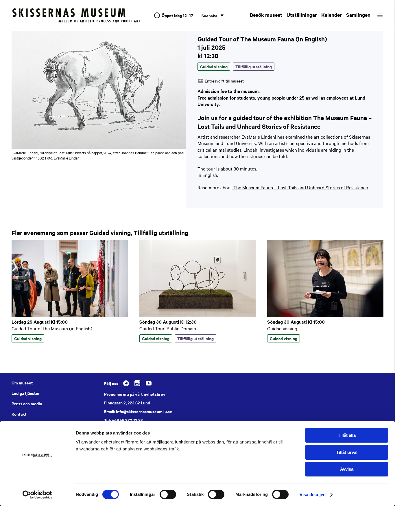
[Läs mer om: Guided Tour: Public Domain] (197, 315)
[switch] (168, 494)
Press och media (27, 403)
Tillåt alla (347, 435)
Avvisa (346, 469)
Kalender (331, 14)
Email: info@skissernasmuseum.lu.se (138, 411)
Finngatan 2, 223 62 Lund (127, 403)
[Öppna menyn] (385, 15)
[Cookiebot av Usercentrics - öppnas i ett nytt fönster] (37, 494)
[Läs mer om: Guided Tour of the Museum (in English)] (70, 315)
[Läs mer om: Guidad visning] (325, 315)
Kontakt (19, 414)
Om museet (22, 383)
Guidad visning (282, 328)
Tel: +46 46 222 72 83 (123, 420)
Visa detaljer (312, 494)
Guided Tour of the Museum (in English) (52, 328)
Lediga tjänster (26, 393)
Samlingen (358, 14)
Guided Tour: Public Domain (167, 328)
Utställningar (302, 14)
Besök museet (266, 14)
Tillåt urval (346, 452)
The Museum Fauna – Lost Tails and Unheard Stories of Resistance (300, 187)
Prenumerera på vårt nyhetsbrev (134, 394)
